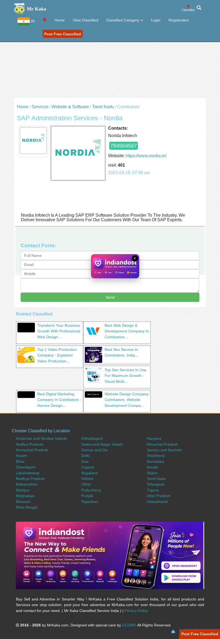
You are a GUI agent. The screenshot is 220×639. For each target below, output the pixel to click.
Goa (85, 461)
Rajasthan (89, 501)
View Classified (85, 20)
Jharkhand (156, 455)
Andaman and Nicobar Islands (41, 438)
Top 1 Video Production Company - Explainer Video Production (57, 355)
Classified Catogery (123, 20)
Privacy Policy (136, 610)
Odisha (87, 478)
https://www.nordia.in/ (146, 155)
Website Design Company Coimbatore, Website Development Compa (127, 400)
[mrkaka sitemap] (173, 631)
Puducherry (91, 490)
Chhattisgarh (92, 438)
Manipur (23, 490)
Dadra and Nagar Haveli (101, 444)
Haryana (154, 438)
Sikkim (152, 473)
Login (155, 20)
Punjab (87, 496)
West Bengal (26, 507)
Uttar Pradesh (158, 496)
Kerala (152, 467)
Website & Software (70, 106)
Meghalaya (25, 496)
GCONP (128, 625)
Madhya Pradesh (30, 478)
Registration (178, 20)
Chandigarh (26, 467)
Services (40, 106)
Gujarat (87, 467)
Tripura (153, 490)
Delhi (85, 455)
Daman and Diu (94, 450)
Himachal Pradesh (162, 444)
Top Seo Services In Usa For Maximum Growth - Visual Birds (125, 376)
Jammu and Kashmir (164, 450)
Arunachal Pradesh (32, 450)
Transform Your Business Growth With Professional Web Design (58, 331)
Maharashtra (27, 484)
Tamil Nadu (103, 106)
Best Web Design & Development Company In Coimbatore (127, 331)
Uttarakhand (157, 501)
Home (59, 20)
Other (86, 484)
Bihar (20, 461)
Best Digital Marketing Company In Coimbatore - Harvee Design (59, 400)
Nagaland (89, 473)
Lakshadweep (27, 473)
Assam (21, 455)
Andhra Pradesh (29, 444)
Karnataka (155, 461)
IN (32, 21)
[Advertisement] (110, 60)
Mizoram (23, 501)
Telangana (155, 484)
